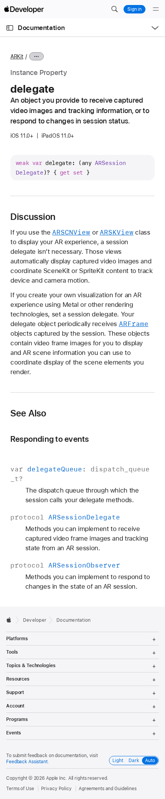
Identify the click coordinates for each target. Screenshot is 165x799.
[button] (114, 9)
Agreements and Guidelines (108, 788)
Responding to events (49, 439)
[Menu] (156, 9)
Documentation (41, 28)
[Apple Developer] (24, 9)
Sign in (134, 9)
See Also (28, 413)
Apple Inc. (56, 778)
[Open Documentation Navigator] (9, 27)
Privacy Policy (56, 788)
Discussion (32, 216)
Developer (34, 620)
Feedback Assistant (27, 761)
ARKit (16, 56)
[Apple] (11, 619)
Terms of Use (20, 788)
